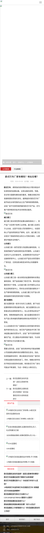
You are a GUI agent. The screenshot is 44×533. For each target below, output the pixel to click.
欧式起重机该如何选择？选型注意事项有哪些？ (20, 382)
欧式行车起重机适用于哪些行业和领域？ (19, 477)
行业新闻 (17, 169)
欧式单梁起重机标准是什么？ (15, 501)
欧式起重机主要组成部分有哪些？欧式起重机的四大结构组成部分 (20, 394)
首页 (14, 162)
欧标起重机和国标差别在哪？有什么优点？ (20, 504)
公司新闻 (30, 162)
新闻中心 (21, 162)
